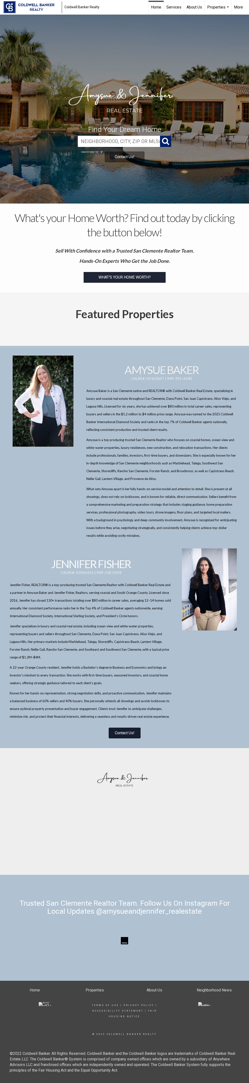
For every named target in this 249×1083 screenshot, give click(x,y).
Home (156, 7)
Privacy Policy (139, 1005)
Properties (218, 10)
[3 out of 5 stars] (124, 846)
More (238, 7)
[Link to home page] (31, 7)
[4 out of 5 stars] (129, 846)
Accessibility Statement (117, 1011)
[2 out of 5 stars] (119, 846)
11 (149, 856)
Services (173, 7)
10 (144, 856)
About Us (194, 7)
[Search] (165, 141)
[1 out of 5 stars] (115, 846)
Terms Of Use (105, 1005)
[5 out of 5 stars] (133, 846)
